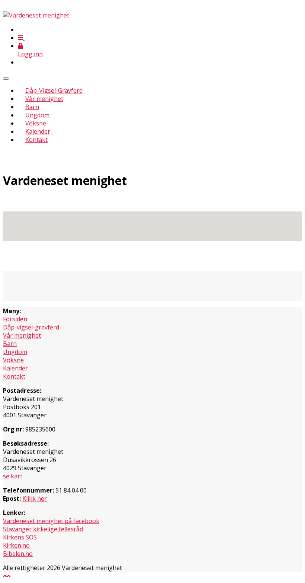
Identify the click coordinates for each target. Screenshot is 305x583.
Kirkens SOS (20, 537)
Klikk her (34, 498)
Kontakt (36, 140)
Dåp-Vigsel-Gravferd (54, 90)
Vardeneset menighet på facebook (51, 521)
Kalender (37, 131)
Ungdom (37, 115)
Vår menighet (44, 99)
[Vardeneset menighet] (36, 15)
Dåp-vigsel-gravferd (31, 327)
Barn (32, 107)
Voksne (35, 123)
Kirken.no (16, 545)
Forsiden (15, 319)
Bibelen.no (18, 553)
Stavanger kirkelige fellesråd (43, 529)
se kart (12, 476)
